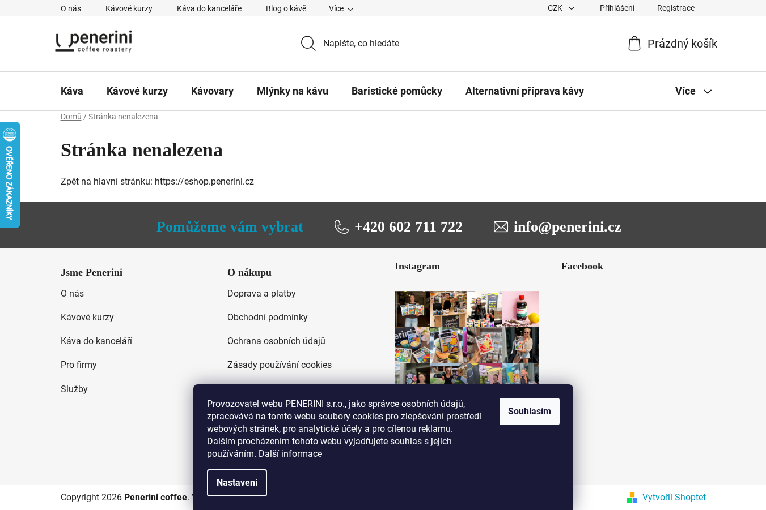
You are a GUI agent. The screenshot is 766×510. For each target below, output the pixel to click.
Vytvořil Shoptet (674, 497)
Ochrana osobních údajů (276, 341)
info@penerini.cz (567, 226)
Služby (74, 389)
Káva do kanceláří (96, 341)
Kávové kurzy (129, 8)
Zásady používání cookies (279, 364)
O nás (71, 8)
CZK (556, 7)
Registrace (676, 7)
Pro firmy (79, 364)
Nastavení (237, 482)
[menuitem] (72, 91)
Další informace (290, 453)
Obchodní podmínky (267, 317)
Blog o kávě (286, 8)
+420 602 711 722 (408, 226)
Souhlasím (529, 411)
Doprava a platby (261, 293)
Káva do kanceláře (209, 8)
